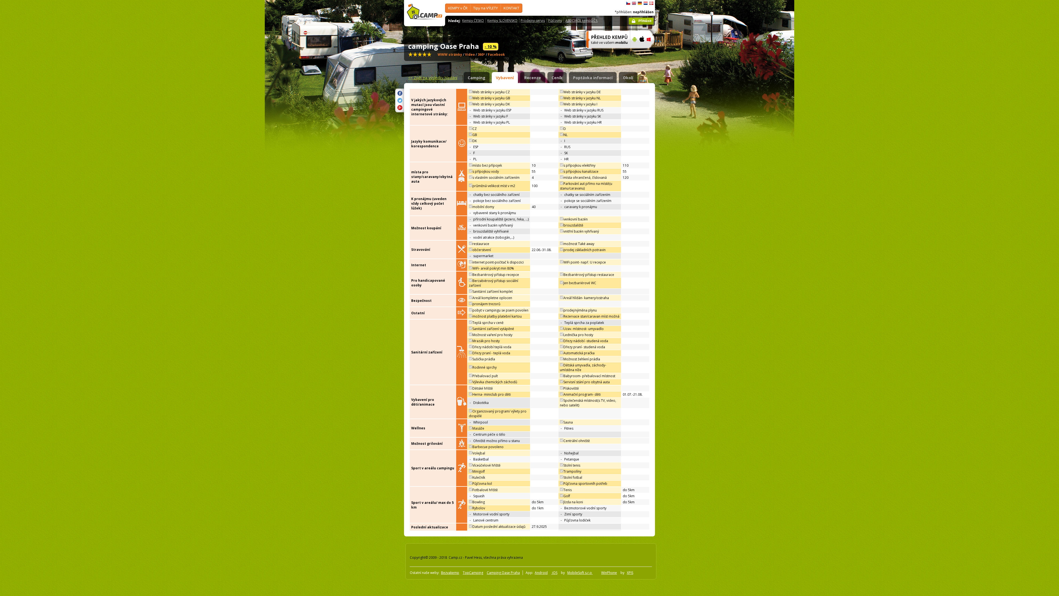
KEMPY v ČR (457, 8)
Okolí (628, 77)
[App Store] (641, 52)
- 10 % (491, 46)
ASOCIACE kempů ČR (581, 20)
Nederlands (645, 3)
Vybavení (505, 77)
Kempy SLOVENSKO (502, 20)
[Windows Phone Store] (652, 52)
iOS (554, 572)
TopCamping (473, 572)
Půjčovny (555, 20)
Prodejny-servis (533, 20)
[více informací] (606, 52)
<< (432, 77)
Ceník (557, 77)
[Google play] (634, 52)
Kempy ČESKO (473, 20)
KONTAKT (511, 8)
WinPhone (609, 572)
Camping (476, 77)
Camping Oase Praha (503, 572)
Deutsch (640, 3)
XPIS (630, 572)
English (634, 3)
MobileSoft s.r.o (580, 572)
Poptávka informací (593, 77)
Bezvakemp (450, 572)
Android (541, 572)
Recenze (532, 77)
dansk (651, 3)
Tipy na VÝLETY (485, 8)
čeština (628, 3)
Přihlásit (644, 21)
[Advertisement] (678, 166)
